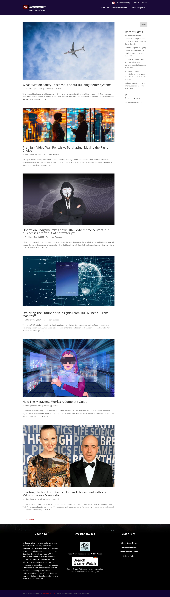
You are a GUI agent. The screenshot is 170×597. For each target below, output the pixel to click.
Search (143, 24)
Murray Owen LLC (49, 593)
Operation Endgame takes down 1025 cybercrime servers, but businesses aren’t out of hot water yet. (66, 231)
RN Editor (28, 89)
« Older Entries (28, 519)
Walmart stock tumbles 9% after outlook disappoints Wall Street (135, 86)
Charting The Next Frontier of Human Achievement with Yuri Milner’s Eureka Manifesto (65, 493)
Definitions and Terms (129, 552)
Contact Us (135, 3)
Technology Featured (53, 89)
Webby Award (96, 554)
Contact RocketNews (129, 547)
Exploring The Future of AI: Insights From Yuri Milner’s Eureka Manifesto (65, 314)
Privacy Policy (128, 556)
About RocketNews (119, 8)
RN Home (105, 8)
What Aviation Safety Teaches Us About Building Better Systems (67, 85)
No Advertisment (122, 3)
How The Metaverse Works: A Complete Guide (55, 402)
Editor (27, 154)
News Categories (138, 8)
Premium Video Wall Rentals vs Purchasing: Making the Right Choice (65, 149)
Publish (144, 3)
